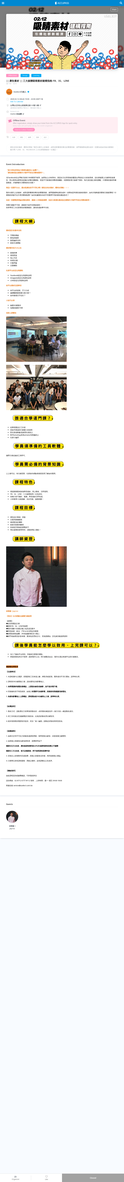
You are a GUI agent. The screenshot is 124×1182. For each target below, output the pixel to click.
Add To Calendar (16, 101)
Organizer (15, 1179)
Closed (93, 1178)
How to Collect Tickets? (24, 130)
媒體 (29, 137)
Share (114, 9)
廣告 (21, 137)
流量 (37, 137)
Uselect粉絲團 (16, 114)
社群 (13, 137)
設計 (45, 137)
